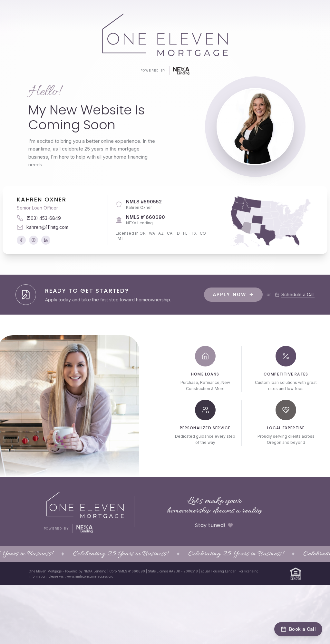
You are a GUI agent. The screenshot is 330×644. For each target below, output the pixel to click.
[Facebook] (21, 240)
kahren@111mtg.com (47, 227)
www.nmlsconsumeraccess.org (89, 576)
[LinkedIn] (45, 240)
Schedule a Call (298, 294)
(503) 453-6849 (43, 218)
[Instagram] (33, 240)
